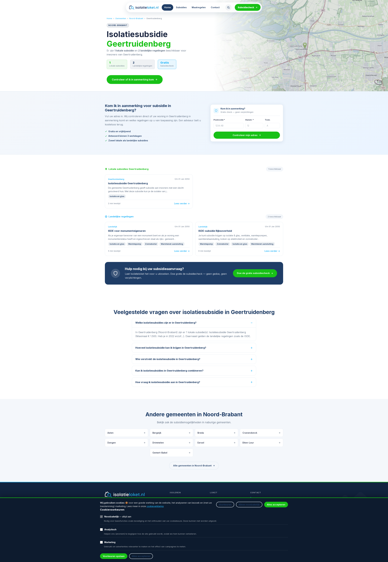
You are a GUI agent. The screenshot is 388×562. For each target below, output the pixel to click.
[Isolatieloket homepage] (143, 7)
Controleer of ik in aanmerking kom (133, 79)
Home (167, 7)
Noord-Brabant (136, 18)
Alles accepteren (276, 504)
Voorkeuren (225, 504)
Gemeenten (120, 18)
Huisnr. (249, 120)
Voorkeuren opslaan (114, 556)
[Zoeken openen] (228, 7)
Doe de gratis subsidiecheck (253, 273)
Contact (215, 7)
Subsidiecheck (246, 7)
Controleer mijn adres (245, 135)
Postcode (219, 120)
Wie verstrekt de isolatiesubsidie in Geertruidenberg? (167, 359)
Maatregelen (199, 7)
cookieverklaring (155, 506)
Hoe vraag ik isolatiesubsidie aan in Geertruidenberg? (167, 382)
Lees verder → (182, 203)
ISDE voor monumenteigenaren (127, 230)
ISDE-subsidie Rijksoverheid (215, 230)
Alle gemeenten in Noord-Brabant (192, 465)
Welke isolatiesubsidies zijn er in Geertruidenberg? (165, 322)
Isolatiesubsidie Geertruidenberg (128, 183)
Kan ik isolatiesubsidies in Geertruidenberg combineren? (169, 370)
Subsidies (181, 7)
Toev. (267, 120)
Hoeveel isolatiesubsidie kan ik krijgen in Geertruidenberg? (170, 347)
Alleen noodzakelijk (249, 504)
